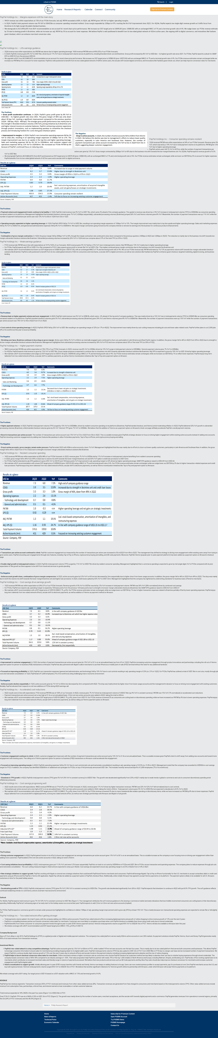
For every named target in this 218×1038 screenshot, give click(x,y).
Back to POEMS (50, 2)
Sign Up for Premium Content (162, 9)
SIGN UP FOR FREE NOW (136, 811)
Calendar (89, 9)
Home (59, 9)
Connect (99, 9)
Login (171, 2)
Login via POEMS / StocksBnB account (81, 811)
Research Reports (72, 9)
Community (110, 9)
